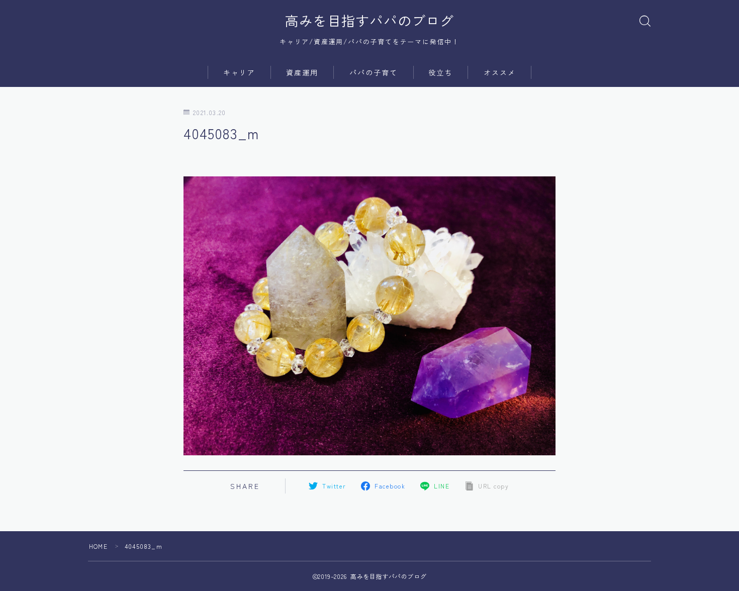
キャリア (239, 72)
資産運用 (302, 72)
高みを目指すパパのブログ (369, 20)
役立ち (440, 72)
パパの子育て (373, 72)
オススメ (500, 72)
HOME (98, 546)
